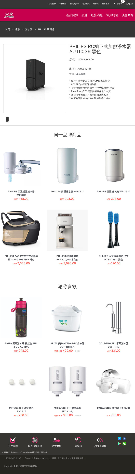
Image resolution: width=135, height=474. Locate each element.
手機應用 (63, 4)
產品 (17, 29)
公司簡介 (52, 4)
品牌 (84, 15)
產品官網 (80, 73)
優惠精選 (127, 15)
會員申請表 (74, 4)
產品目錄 (72, 15)
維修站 (96, 4)
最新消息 (97, 15)
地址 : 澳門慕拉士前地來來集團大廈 (67, 458)
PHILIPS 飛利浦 (46, 29)
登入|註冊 (129, 4)
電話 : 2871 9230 (13, 458)
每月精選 (112, 15)
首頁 (7, 29)
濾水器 (28, 29)
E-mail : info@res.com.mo (36, 458)
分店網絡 (86, 4)
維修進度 (105, 4)
